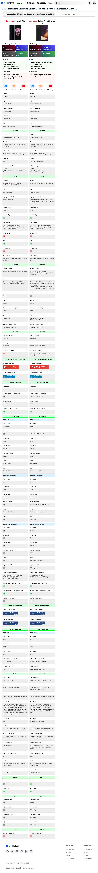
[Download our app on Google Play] (26, 851)
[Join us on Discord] (31, 851)
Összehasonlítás (45, 3)
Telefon (32, 3)
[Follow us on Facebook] (7, 851)
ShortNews (70, 858)
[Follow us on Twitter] (12, 851)
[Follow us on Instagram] (22, 851)
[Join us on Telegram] (17, 851)
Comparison (70, 849)
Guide (68, 855)
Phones (68, 852)
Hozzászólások (14, 90)
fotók (5, 90)
